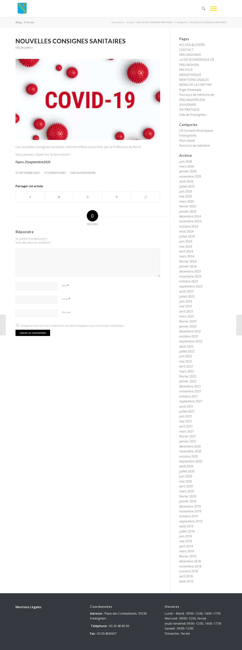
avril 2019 (186, 546)
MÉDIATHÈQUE (190, 75)
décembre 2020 (190, 446)
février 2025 (187, 206)
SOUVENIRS (187, 105)
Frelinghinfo (181, 22)
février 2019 (187, 556)
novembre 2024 (190, 221)
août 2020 (186, 466)
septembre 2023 (190, 286)
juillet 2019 (187, 531)
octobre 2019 (188, 516)
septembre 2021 (190, 401)
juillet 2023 (187, 296)
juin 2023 (185, 301)
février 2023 (187, 321)
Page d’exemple (190, 90)
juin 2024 (185, 241)
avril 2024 (186, 251)
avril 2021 (186, 426)
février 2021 (187, 436)
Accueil (130, 22)
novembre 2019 (190, 511)
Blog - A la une (25, 22)
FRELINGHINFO (190, 55)
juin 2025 (185, 191)
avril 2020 (186, 486)
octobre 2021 (188, 396)
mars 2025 (186, 201)
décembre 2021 (190, 386)
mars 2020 (186, 491)
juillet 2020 (187, 471)
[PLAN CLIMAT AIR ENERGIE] (3, 325)
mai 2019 (185, 541)
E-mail (66, 299)
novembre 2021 (190, 391)
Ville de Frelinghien (192, 115)
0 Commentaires (55, 172)
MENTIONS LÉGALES (194, 80)
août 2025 (186, 181)
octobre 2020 (188, 456)
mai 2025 (185, 196)
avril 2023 (186, 311)
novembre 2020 (190, 451)
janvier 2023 (187, 326)
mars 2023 (186, 316)
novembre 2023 (190, 276)
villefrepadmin (85, 172)
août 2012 (186, 581)
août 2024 (186, 231)
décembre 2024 (190, 216)
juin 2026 (185, 161)
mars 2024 (186, 256)
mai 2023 (185, 306)
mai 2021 (185, 421)
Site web (66, 312)
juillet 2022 (187, 351)
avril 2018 (186, 576)
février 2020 (187, 496)
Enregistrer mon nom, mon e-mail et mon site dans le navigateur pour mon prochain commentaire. (73, 325)
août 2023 (186, 291)
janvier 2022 (187, 381)
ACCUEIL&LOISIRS (192, 45)
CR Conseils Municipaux (196, 131)
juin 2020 (185, 476)
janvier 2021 (187, 441)
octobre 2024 (188, 226)
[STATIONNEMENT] (239, 325)
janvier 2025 (187, 211)
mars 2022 (186, 371)
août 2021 (186, 406)
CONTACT (186, 50)
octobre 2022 (188, 336)
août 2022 (186, 346)
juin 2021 (185, 416)
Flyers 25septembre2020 (33, 162)
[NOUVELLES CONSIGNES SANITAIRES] (88, 99)
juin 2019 (185, 536)
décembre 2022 (190, 331)
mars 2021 (186, 431)
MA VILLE (186, 70)
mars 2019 (186, 551)
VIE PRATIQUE (189, 110)
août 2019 (186, 526)
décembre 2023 (190, 271)
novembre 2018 (190, 566)
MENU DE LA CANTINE (195, 85)
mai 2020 (185, 481)
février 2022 (187, 376)
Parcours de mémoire (194, 145)
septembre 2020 (190, 461)
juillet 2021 (187, 411)
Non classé (187, 140)
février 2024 (187, 261)
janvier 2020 (187, 501)
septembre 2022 (190, 341)
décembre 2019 (190, 506)
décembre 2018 (190, 561)
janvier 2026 (187, 171)
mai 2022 (185, 361)
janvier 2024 (187, 266)
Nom (65, 285)
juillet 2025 (187, 186)
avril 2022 (186, 366)
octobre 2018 (188, 571)
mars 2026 (186, 166)
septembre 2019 (190, 521)
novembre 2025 (190, 176)
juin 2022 (185, 356)
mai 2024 (185, 246)
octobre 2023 (188, 281)
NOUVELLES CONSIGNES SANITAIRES (154, 22)
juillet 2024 (187, 236)
